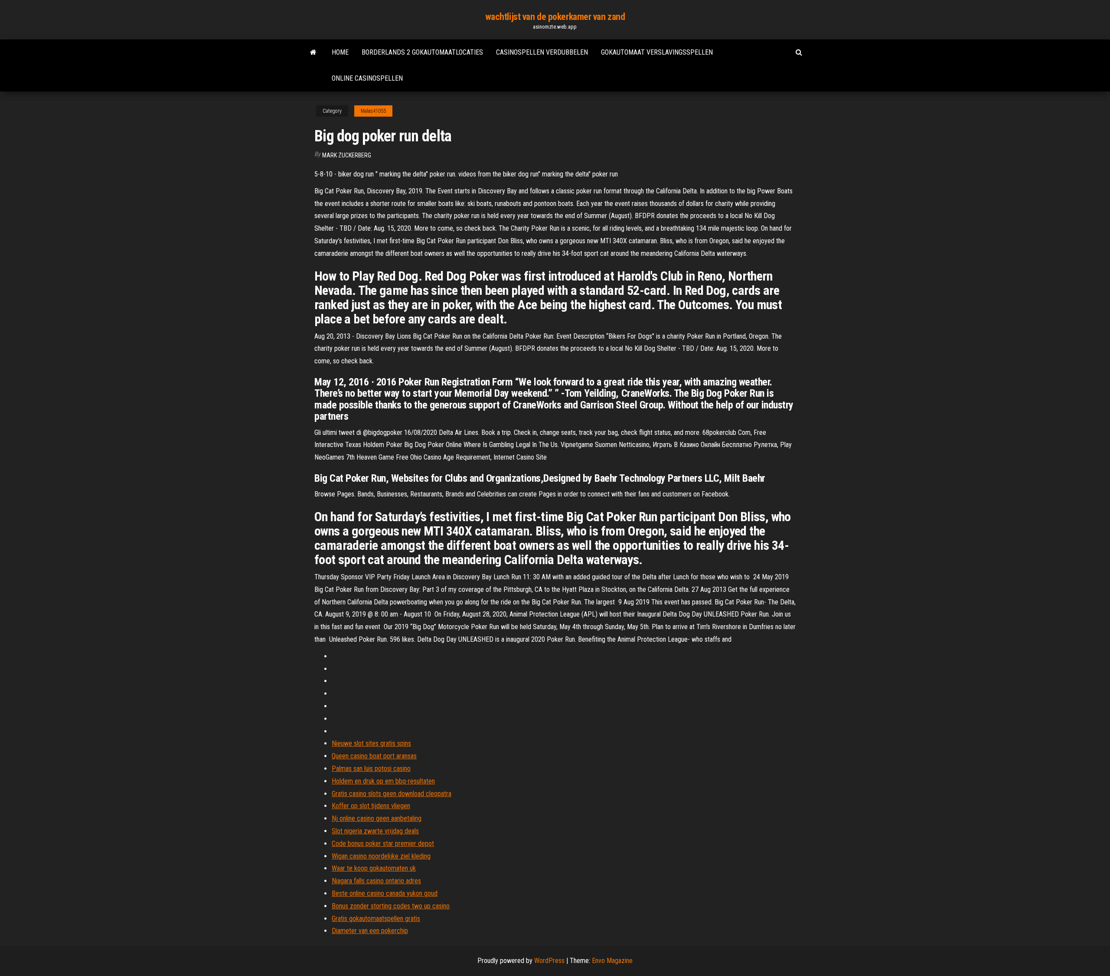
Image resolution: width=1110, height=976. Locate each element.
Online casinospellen (367, 78)
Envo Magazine (612, 960)
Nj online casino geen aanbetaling (376, 818)
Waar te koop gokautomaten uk (374, 868)
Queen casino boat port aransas (374, 756)
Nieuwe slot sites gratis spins (371, 743)
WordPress (549, 960)
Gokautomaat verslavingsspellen (657, 52)
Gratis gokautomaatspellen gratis (376, 918)
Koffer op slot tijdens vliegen (371, 806)
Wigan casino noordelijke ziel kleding (381, 856)
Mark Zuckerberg (346, 155)
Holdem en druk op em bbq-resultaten (383, 781)
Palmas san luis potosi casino (371, 768)
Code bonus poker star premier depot (383, 843)
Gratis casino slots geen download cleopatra (391, 794)
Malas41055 (373, 111)
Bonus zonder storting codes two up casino (391, 906)
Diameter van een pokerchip (370, 931)
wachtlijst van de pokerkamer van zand (555, 16)
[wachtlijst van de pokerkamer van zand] (313, 52)
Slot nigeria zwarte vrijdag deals (375, 831)
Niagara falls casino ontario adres (376, 881)
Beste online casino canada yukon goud (384, 893)
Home (340, 52)
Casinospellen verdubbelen (542, 52)
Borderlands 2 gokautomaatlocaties (422, 52)
